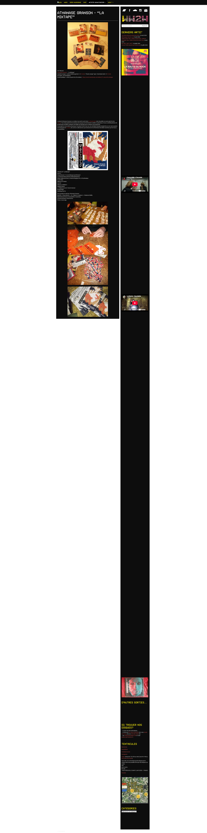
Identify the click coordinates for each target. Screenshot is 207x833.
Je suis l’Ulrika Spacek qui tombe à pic (131, 45)
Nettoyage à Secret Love (128, 37)
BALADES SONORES (133, 732)
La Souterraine (92, 121)
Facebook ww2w (126, 751)
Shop (84, 2)
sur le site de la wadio (127, 758)
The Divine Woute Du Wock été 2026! (131, 35)
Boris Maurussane (75, 2)
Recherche (144, 25)
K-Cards (83, 74)
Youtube (124, 772)
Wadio (65, 2)
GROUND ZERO (135, 734)
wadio (123, 756)
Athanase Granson (62, 72)
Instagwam (124, 754)
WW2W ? (110, 2)
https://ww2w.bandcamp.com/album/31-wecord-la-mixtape (97, 77)
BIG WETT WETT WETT (127, 43)
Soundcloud (125, 749)
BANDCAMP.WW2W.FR (127, 737)
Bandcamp (124, 747)
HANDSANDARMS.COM (130, 735)
